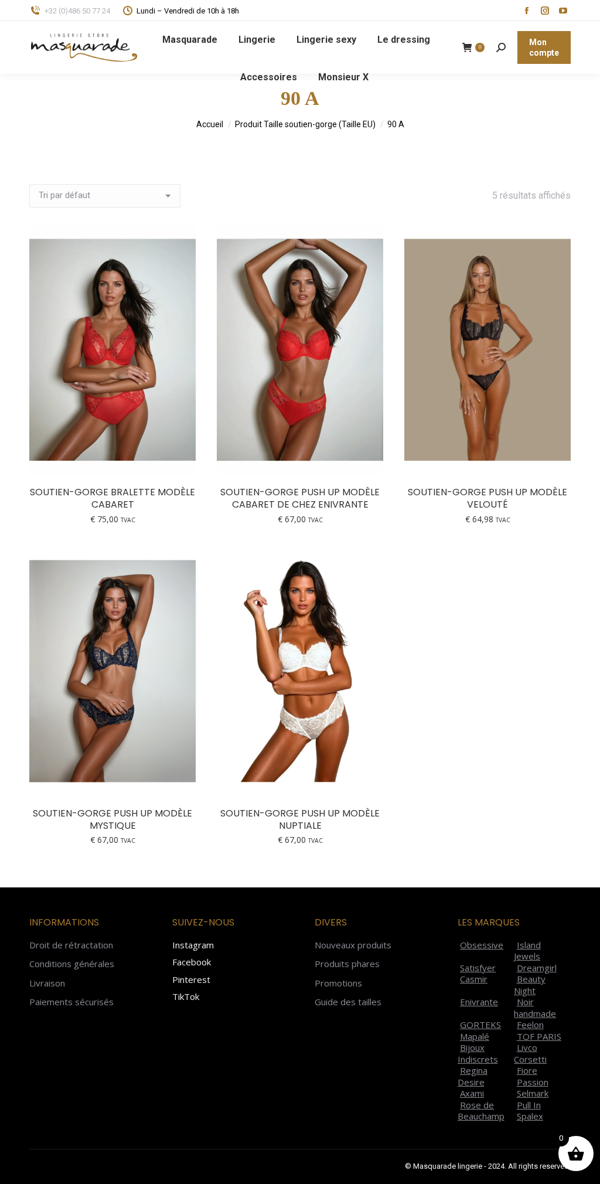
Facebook (191, 962)
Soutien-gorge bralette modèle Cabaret (112, 498)
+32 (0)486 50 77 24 (77, 10)
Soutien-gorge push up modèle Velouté (487, 498)
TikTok (185, 996)
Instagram (193, 945)
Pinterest (191, 979)
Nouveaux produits (353, 945)
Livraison (47, 983)
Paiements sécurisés (71, 1002)
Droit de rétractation (71, 945)
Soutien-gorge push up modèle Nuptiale (300, 819)
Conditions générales (71, 963)
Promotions (338, 983)
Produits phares (347, 963)
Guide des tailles (348, 1002)
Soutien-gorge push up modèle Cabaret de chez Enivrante (300, 498)
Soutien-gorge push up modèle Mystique (112, 819)
